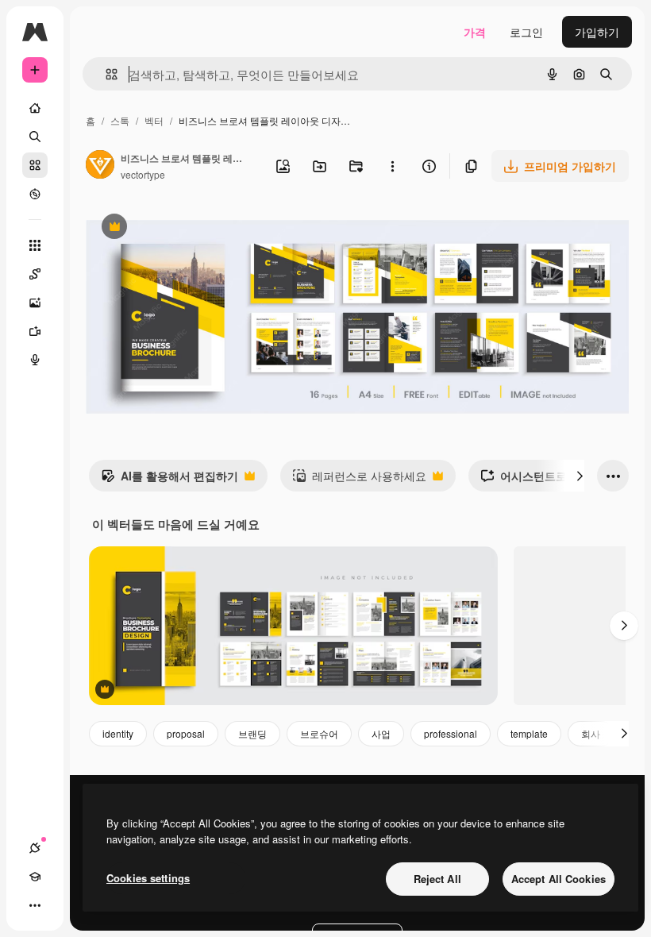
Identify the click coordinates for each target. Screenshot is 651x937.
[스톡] (35, 165)
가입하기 (597, 32)
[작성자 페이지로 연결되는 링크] (100, 166)
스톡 (119, 120)
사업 (381, 733)
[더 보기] (35, 905)
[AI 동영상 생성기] (35, 331)
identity (117, 733)
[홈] (35, 108)
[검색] (35, 136)
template (529, 733)
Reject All (437, 878)
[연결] (35, 848)
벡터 (154, 120)
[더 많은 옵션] (392, 166)
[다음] (579, 476)
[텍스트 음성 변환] (35, 359)
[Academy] (35, 876)
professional (450, 733)
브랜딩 (252, 733)
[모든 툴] (35, 245)
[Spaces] (35, 274)
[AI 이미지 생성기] (35, 302)
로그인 (526, 32)
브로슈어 (319, 733)
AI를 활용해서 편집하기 (169, 480)
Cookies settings (148, 877)
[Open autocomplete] (105, 74)
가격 (475, 32)
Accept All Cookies (558, 878)
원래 (177, 228)
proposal (186, 733)
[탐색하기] (35, 193)
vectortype (143, 174)
